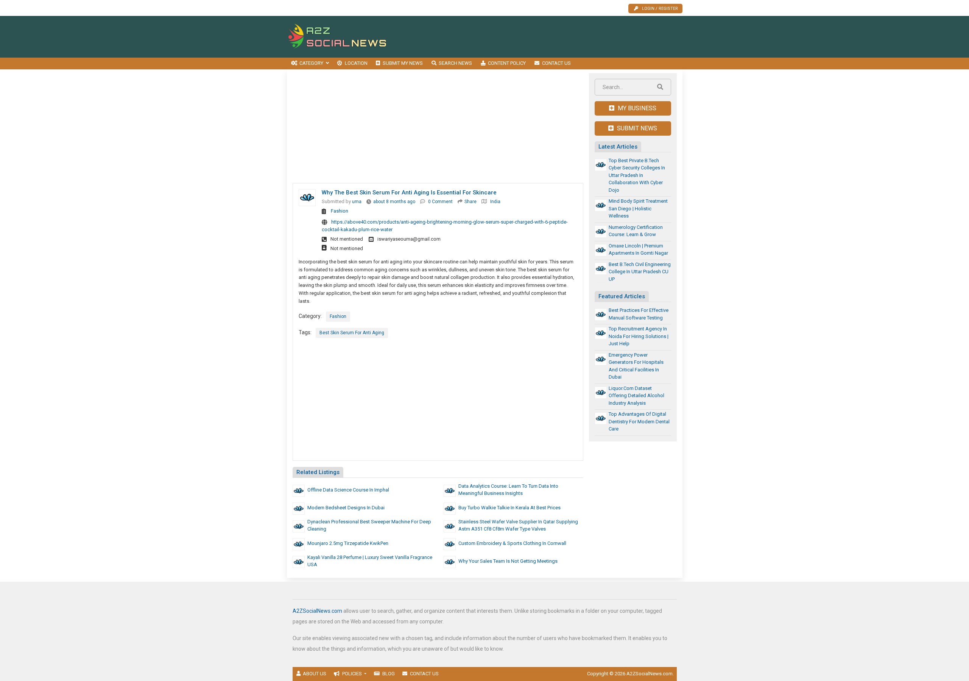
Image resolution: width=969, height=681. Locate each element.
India (495, 201)
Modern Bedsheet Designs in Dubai (346, 507)
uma (356, 201)
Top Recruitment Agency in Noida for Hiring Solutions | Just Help (638, 336)
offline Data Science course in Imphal (348, 490)
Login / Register (660, 8)
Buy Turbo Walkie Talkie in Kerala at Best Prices (509, 507)
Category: (310, 316)
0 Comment (440, 201)
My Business (636, 108)
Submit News (636, 128)
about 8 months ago (394, 201)
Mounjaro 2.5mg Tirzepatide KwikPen (347, 543)
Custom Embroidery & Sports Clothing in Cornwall (512, 543)
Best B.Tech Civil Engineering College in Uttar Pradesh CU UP (640, 271)
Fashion (339, 211)
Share (470, 201)
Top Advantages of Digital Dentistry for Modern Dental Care (639, 421)
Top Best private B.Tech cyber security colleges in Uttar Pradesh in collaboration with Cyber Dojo (637, 175)
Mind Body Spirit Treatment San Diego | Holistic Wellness (638, 208)
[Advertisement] (544, 37)
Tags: (305, 332)
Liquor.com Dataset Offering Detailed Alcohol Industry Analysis (636, 395)
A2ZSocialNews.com (317, 611)
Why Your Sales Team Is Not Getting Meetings (508, 561)
